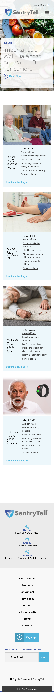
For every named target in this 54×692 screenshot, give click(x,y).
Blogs (27, 618)
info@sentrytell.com (27, 545)
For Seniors (27, 591)
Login (36, 5)
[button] (27, 689)
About (27, 605)
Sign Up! (31, 637)
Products (27, 585)
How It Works (27, 578)
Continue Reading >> (17, 182)
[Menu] (47, 12)
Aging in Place (27, 152)
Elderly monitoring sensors (33, 155)
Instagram (10, 558)
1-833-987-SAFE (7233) (27, 532)
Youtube (33, 558)
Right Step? (27, 598)
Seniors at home (28, 174)
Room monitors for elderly (33, 170)
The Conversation (27, 611)
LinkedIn (44, 558)
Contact (27, 625)
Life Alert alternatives (30, 159)
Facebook (23, 558)
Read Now (15, 76)
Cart (45, 4)
